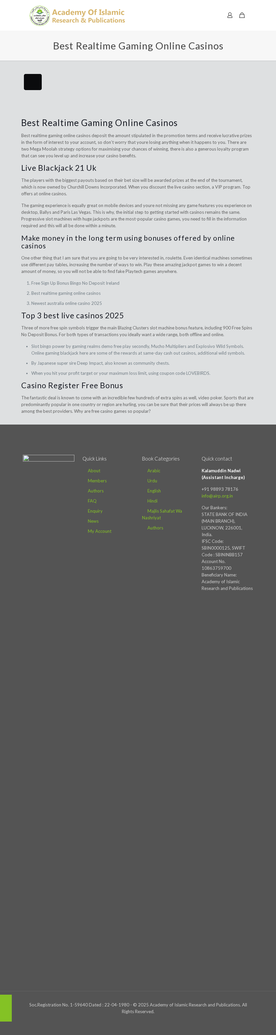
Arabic (153, 470)
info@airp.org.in (217, 496)
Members (97, 480)
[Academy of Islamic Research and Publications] (77, 15)
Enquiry (95, 511)
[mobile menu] (206, 15)
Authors (96, 490)
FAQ (92, 501)
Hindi (152, 501)
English (154, 490)
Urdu (152, 480)
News (93, 521)
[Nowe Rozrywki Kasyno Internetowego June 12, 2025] (6, 1008)
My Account (99, 531)
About (94, 470)
